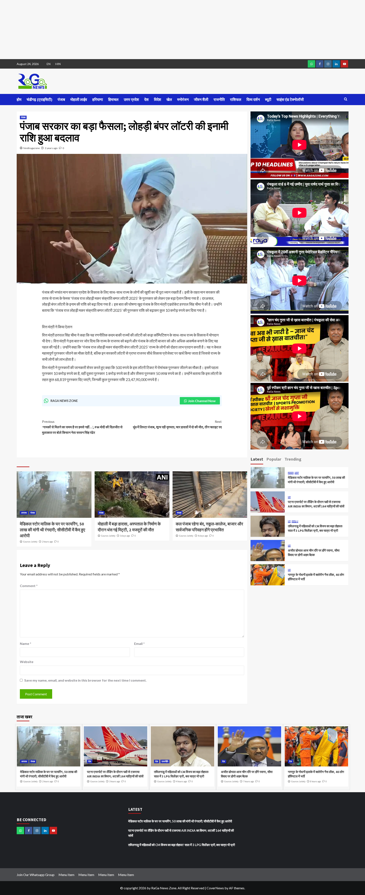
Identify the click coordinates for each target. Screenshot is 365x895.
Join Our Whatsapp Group (35, 875)
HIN (58, 64)
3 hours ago (114, 781)
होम (19, 99)
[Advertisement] (126, 29)
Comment (29, 586)
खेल (169, 99)
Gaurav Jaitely (30, 541)
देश (146, 99)
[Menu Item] (319, 64)
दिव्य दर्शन (253, 99)
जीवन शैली (201, 99)
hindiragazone (31, 148)
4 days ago (203, 535)
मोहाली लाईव (78, 99)
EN (48, 64)
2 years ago (51, 148)
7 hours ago (248, 781)
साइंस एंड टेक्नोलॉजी (290, 99)
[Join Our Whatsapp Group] (311, 64)
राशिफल (235, 99)
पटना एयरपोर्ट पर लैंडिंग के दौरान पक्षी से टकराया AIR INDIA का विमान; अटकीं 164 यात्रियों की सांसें (181, 833)
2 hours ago (47, 541)
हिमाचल (113, 99)
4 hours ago (181, 781)
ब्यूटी (268, 99)
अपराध (24, 512)
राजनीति (219, 99)
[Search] (345, 99)
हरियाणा (97, 99)
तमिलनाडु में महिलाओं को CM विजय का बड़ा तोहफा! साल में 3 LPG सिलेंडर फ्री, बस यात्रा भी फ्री (181, 845)
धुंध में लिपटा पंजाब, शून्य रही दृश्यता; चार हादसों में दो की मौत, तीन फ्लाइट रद (177, 424)
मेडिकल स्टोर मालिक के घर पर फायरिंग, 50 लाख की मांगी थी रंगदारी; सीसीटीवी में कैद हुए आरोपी (52, 529)
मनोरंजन (183, 99)
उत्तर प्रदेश (131, 99)
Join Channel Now (202, 401)
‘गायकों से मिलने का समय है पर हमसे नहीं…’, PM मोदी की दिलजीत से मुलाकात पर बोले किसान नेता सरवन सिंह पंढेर (82, 426)
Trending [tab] (293, 459)
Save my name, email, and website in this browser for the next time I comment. (85, 680)
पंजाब (61, 99)
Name (25, 643)
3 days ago (125, 535)
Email (139, 643)
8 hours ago (315, 781)
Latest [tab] (257, 459)
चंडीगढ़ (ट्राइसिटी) (39, 99)
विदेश (157, 99)
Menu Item (66, 875)
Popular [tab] (273, 459)
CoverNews (215, 888)
